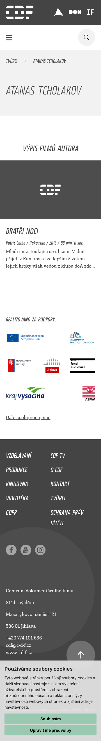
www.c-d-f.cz (19, 652)
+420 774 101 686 (24, 638)
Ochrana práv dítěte (66, 516)
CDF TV (57, 454)
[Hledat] (86, 37)
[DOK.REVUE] (75, 12)
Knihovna (17, 482)
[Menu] (9, 37)
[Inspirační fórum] (90, 12)
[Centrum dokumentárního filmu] (19, 12)
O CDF (56, 468)
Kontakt (60, 482)
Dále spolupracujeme (28, 417)
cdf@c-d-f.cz (18, 645)
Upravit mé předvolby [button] (50, 730)
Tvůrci (11, 60)
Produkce (16, 468)
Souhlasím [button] (50, 718)
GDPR (11, 511)
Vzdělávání (18, 454)
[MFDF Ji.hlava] (58, 12)
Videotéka (17, 497)
